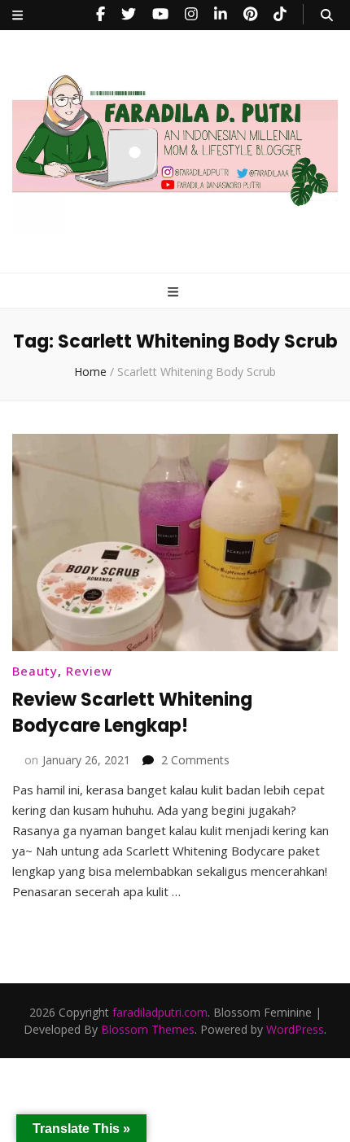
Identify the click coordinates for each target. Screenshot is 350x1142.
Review (89, 671)
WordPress (295, 1029)
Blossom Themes (148, 1029)
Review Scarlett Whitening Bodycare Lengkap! (132, 712)
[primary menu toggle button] (175, 292)
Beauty (35, 671)
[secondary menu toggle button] (17, 15)
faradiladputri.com (160, 1012)
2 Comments (195, 760)
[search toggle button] (327, 15)
